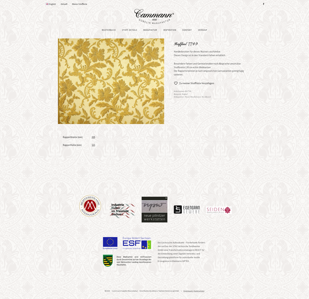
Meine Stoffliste (79, 4)
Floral (187, 97)
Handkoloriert (195, 97)
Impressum (188, 291)
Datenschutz (199, 291)
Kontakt (187, 30)
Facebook (263, 4)
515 (93, 145)
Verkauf (202, 30)
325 (93, 137)
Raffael (184, 94)
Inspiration (169, 30)
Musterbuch (109, 30)
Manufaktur (150, 30)
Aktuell (64, 4)
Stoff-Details (129, 30)
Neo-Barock (206, 97)
